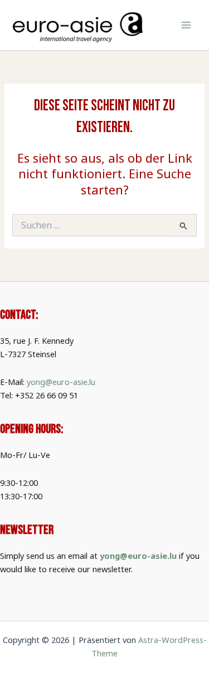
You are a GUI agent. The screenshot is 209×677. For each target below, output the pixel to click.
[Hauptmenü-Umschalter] (186, 25)
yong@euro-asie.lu (61, 381)
